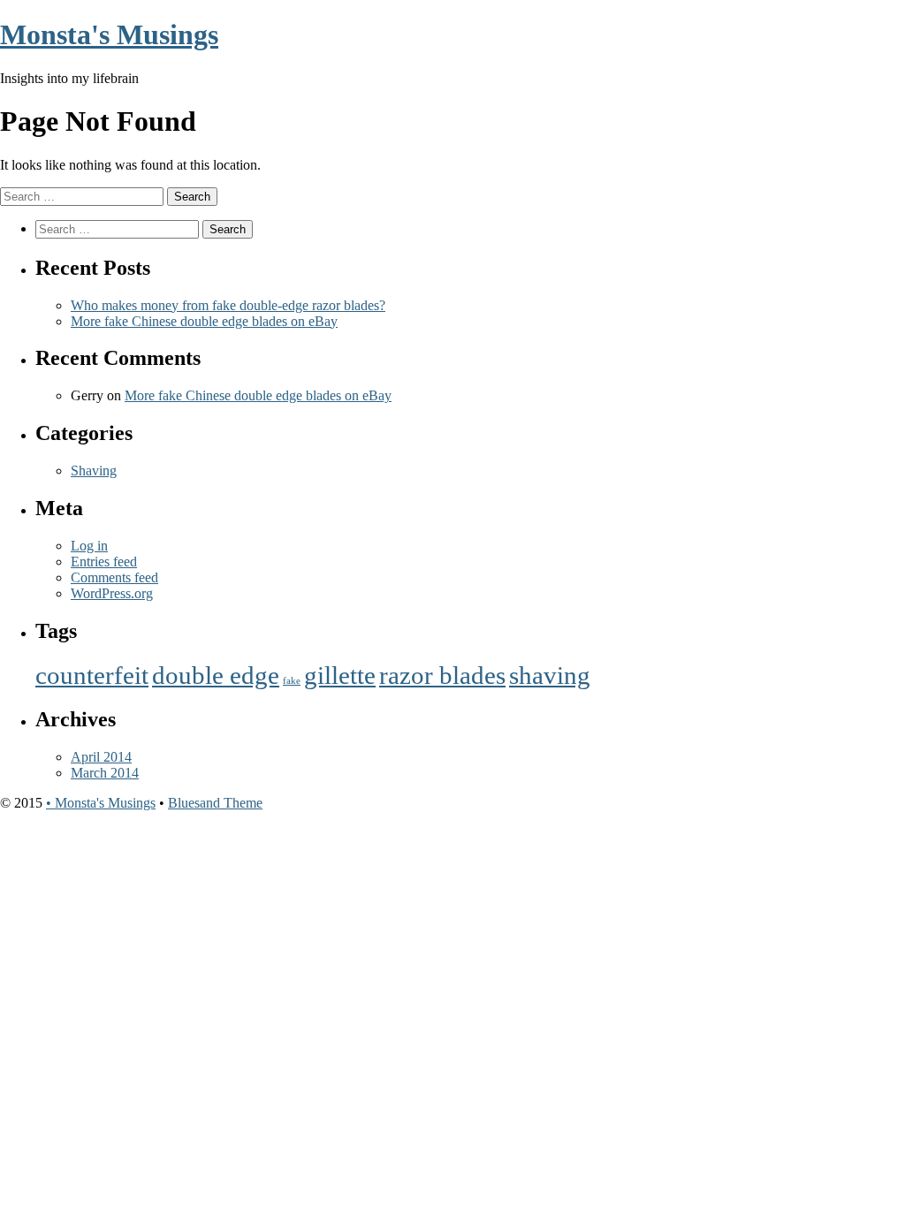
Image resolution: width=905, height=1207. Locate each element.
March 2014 (105, 772)
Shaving (94, 470)
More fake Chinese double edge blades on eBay (204, 321)
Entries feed (104, 561)
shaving (549, 675)
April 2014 (101, 756)
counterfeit (91, 675)
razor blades (442, 675)
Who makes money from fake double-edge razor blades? (228, 305)
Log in (89, 545)
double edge (215, 675)
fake (291, 681)
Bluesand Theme (215, 802)
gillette (340, 675)
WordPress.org (112, 593)
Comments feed (114, 577)
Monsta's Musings (109, 34)
